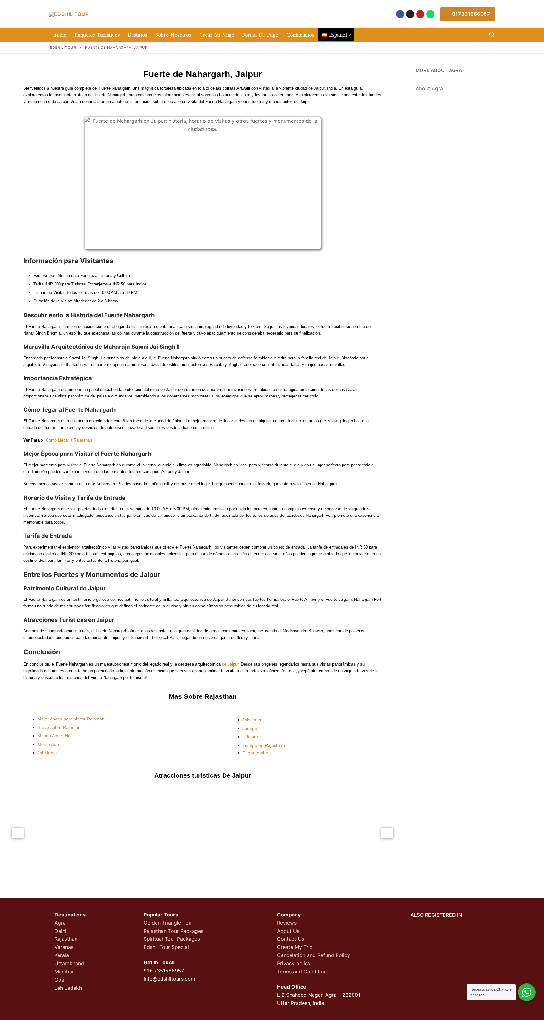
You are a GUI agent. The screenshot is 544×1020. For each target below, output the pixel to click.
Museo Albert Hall (54, 735)
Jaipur (233, 664)
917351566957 (470, 14)
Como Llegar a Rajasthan (69, 440)
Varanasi (64, 947)
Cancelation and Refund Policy (313, 955)
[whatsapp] (430, 14)
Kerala (61, 955)
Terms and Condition (302, 971)
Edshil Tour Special (166, 947)
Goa (59, 980)
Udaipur (250, 736)
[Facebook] (400, 14)
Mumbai (63, 971)
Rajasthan (65, 939)
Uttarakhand (69, 963)
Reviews (287, 923)
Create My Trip (295, 947)
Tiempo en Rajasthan (263, 745)
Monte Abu (48, 744)
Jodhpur (250, 728)
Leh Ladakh (68, 988)
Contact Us (290, 939)
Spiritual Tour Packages (172, 939)
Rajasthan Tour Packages (173, 931)
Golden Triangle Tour (168, 923)
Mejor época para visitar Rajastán (71, 718)
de (224, 664)
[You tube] (420, 14)
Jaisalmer (252, 719)
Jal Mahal (47, 752)
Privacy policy (294, 963)
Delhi (60, 931)
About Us (288, 931)
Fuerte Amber (256, 752)
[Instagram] (410, 14)
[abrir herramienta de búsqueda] (492, 35)
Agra (60, 923)
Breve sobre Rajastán (59, 727)
